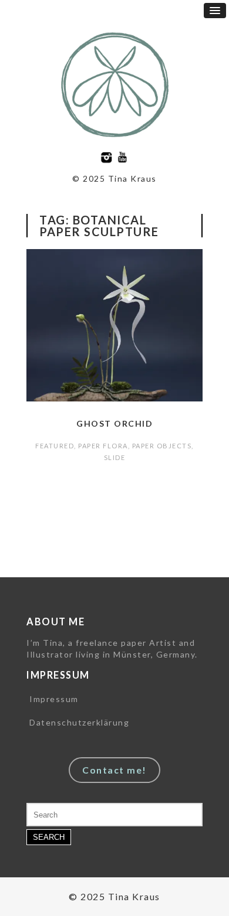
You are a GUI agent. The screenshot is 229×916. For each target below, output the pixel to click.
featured (54, 446)
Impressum (54, 699)
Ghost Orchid (114, 423)
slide (115, 457)
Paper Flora (103, 446)
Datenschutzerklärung (79, 722)
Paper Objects (162, 446)
